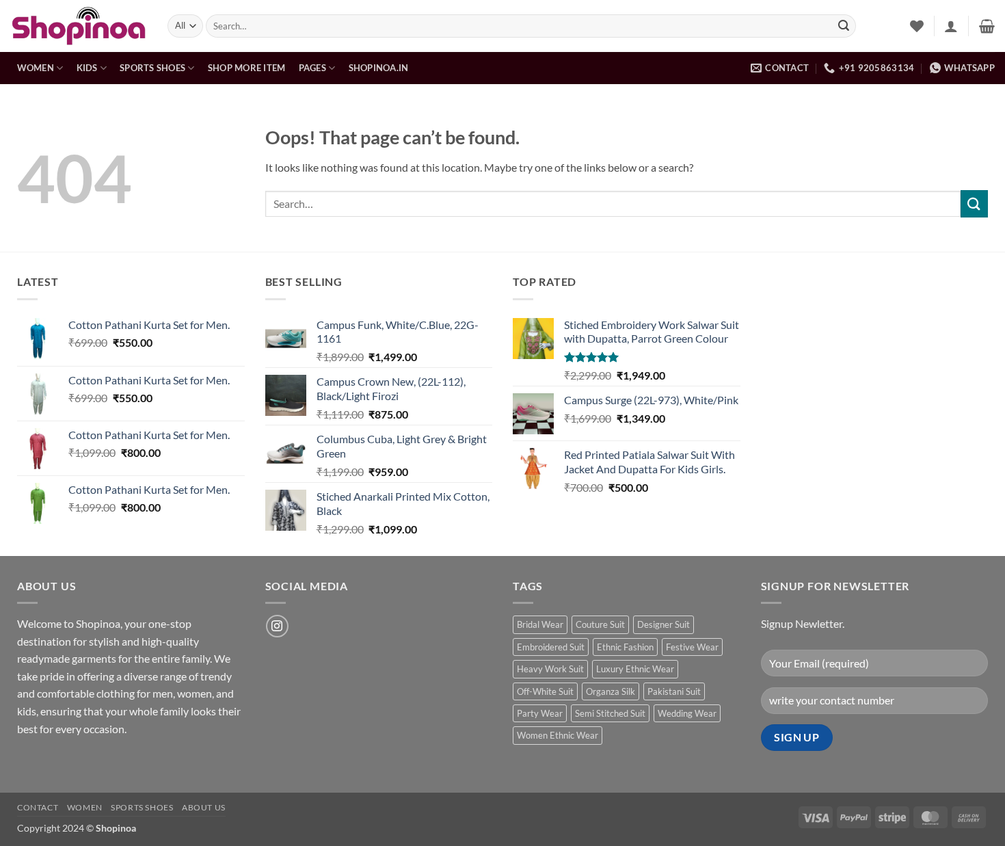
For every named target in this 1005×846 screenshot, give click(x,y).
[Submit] (843, 26)
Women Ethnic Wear (557, 735)
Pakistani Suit (674, 691)
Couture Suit (600, 624)
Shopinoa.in (379, 67)
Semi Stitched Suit (610, 713)
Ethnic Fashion (625, 647)
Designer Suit (663, 624)
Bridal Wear (540, 624)
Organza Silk (610, 691)
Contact (37, 807)
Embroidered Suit (551, 647)
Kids (87, 67)
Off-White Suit (545, 691)
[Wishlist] (917, 26)
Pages (312, 67)
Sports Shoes (152, 67)
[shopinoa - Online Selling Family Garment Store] (78, 26)
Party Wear (540, 713)
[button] (951, 26)
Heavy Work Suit (550, 668)
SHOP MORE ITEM (247, 67)
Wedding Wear (687, 713)
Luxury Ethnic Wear (635, 668)
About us (204, 807)
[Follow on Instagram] (277, 626)
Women (35, 67)
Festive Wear (692, 647)
